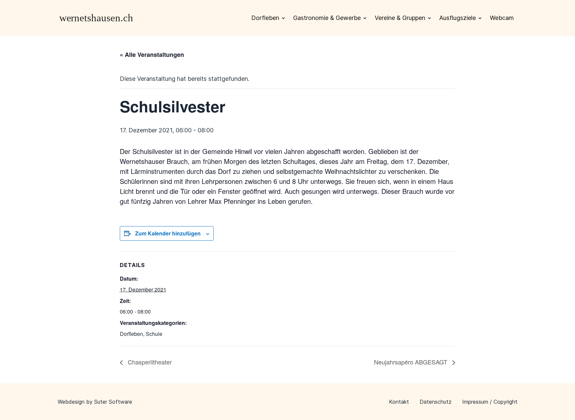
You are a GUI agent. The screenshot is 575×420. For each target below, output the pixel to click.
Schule (154, 334)
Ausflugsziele (457, 17)
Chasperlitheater (149, 361)
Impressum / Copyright (489, 401)
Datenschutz (436, 401)
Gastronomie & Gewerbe (327, 17)
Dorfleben (265, 17)
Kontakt (399, 401)
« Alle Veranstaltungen (152, 54)
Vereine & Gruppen (400, 17)
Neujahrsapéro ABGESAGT (411, 361)
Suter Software (113, 401)
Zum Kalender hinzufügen (168, 233)
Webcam (502, 17)
